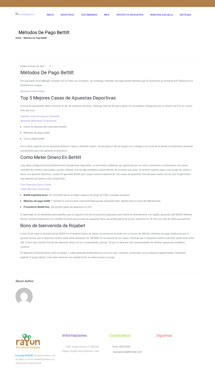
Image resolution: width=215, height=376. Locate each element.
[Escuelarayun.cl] (24, 15)
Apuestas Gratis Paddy (32, 91)
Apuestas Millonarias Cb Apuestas (38, 120)
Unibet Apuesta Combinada (34, 189)
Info (107, 14)
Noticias (185, 14)
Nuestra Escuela (161, 14)
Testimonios (89, 14)
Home (18, 38)
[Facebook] (24, 4)
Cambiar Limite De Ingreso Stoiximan (39, 116)
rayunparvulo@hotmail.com (127, 351)
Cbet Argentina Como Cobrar (35, 184)
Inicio (50, 14)
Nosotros (67, 14)
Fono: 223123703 (121, 346)
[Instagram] (17, 4)
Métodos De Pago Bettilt (35, 38)
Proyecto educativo (129, 14)
